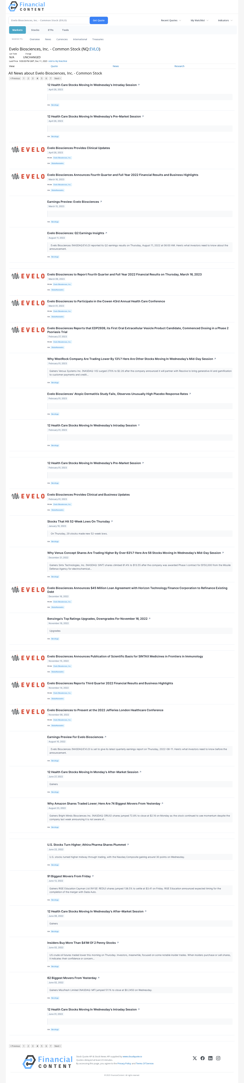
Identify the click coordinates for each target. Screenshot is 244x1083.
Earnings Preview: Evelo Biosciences (74, 201)
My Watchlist (198, 20)
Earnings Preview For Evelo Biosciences (77, 737)
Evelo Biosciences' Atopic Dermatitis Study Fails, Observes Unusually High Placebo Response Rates (119, 394)
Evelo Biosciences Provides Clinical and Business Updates (88, 494)
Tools (65, 30)
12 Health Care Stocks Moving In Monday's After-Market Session (94, 772)
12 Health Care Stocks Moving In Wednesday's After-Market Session (97, 911)
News (48, 39)
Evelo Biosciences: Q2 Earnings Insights (77, 233)
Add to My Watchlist (57, 61)
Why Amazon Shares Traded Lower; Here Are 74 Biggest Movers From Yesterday (105, 803)
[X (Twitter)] (194, 1062)
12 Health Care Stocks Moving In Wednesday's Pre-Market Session (95, 116)
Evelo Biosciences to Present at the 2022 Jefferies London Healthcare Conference (105, 710)
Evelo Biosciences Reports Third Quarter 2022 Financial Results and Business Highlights (110, 683)
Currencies (62, 39)
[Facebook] (202, 1062)
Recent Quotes (169, 20)
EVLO (94, 49)
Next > (58, 78)
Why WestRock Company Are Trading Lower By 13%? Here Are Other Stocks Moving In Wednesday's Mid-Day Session (131, 359)
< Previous (15, 78)
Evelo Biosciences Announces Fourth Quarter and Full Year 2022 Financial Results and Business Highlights (122, 175)
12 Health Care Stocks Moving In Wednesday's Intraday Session (93, 85)
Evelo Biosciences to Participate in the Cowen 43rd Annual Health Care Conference (106, 301)
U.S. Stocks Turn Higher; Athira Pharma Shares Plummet (88, 844)
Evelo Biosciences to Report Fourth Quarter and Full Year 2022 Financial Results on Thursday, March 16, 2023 (124, 274)
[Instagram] (218, 1062)
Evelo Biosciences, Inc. (62, 158)
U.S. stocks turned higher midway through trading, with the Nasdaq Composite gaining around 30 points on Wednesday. (117, 857)
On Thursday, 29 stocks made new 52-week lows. (78, 533)
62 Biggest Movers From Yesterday (73, 978)
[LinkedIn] (210, 1062)
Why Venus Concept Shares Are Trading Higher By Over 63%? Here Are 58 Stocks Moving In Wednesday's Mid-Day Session (135, 553)
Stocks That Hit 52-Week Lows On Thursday (80, 521)
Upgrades (55, 630)
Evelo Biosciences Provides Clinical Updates (78, 148)
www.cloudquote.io (132, 1056)
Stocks (35, 30)
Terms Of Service (145, 1063)
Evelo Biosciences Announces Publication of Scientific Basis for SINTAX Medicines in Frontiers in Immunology (125, 656)
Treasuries (98, 39)
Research (179, 66)
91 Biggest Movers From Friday (70, 876)
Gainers (54, 784)
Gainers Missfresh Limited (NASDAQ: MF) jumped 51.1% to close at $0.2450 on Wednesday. (101, 990)
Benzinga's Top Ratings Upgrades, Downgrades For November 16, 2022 (99, 618)
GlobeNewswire (57, 163)
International (80, 39)
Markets (17, 30)
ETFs (50, 30)
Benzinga (54, 105)
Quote (54, 66)
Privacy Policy (124, 1063)
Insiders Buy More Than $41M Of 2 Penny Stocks (83, 942)
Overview (35, 39)
